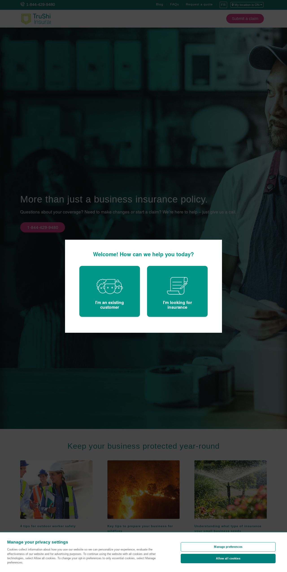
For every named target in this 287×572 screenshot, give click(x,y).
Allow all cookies (228, 558)
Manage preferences (228, 546)
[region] (143, 552)
